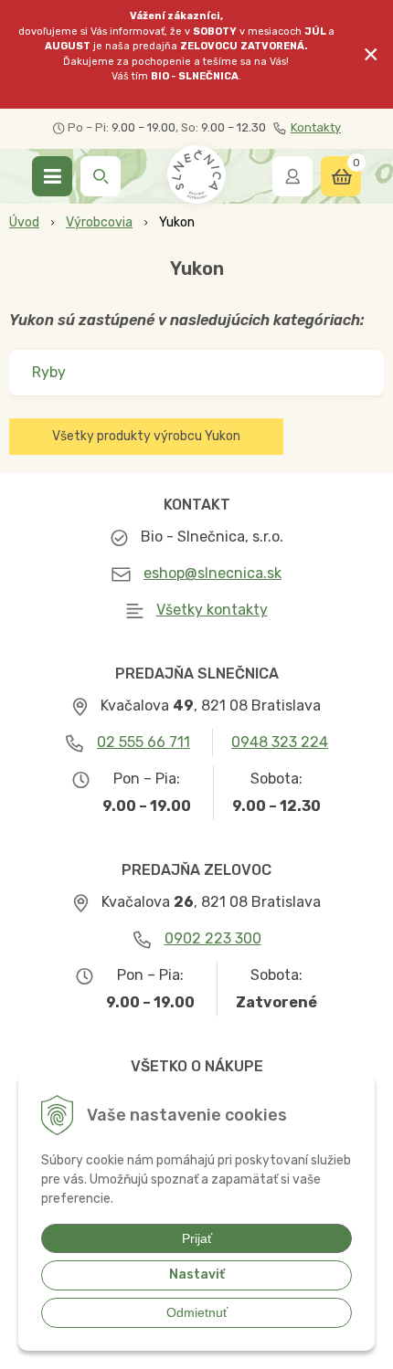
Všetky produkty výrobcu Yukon (146, 436)
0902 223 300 (213, 938)
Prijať (197, 1238)
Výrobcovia (99, 222)
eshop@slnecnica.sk (212, 573)
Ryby (49, 372)
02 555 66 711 (143, 742)
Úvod (24, 222)
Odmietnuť (197, 1312)
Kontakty (316, 127)
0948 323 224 (279, 742)
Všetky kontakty (212, 609)
